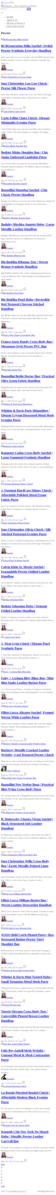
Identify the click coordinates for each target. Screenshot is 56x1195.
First (3, 1164)
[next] (1, 1183)
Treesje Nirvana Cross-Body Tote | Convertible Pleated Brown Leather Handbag (25, 1016)
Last (3, 1186)
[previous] (1, 1168)
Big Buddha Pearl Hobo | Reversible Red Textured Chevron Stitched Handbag (25, 304)
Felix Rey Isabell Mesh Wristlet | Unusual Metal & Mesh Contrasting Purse (25, 1055)
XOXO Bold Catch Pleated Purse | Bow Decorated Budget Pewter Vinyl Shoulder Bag (27, 939)
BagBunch (21, 1191)
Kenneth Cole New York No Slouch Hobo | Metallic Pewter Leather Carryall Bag (25, 1136)
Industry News (15, 26)
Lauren (10, 70)
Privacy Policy (16, 23)
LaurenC (10, 1079)
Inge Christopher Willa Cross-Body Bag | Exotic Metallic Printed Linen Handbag (25, 865)
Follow (6, 3)
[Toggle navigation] (2, 12)
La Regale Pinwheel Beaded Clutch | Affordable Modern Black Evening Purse (25, 1097)
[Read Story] (24, 74)
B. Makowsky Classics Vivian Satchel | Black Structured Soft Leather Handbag (27, 823)
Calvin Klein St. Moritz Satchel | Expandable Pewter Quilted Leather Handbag (25, 571)
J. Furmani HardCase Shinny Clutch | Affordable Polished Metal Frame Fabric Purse (26, 495)
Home (10, 17)
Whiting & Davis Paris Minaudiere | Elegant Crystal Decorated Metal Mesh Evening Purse (27, 415)
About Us (12, 20)
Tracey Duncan (13, 771)
